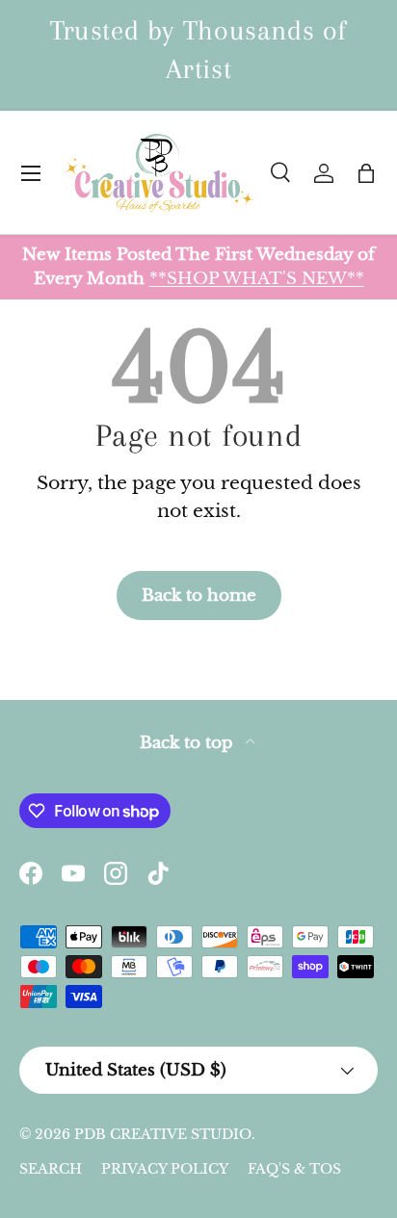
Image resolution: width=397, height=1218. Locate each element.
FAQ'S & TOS (294, 1169)
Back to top (189, 743)
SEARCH (50, 1169)
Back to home (199, 595)
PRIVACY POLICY (164, 1169)
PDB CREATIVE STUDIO (162, 1134)
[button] (366, 173)
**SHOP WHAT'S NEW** (256, 278)
